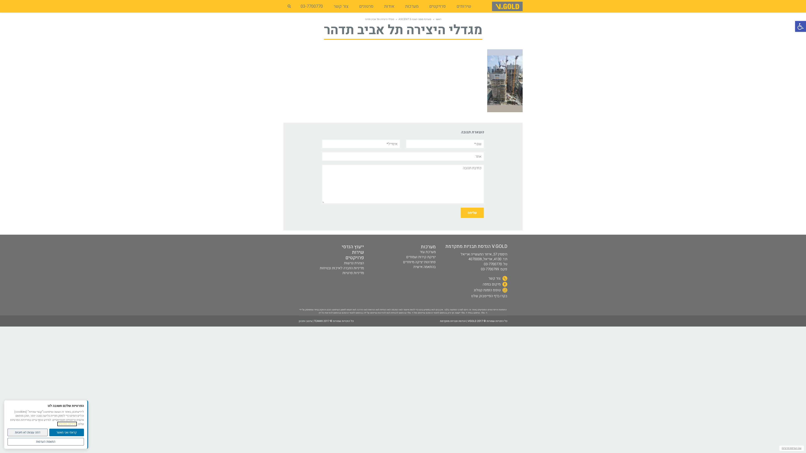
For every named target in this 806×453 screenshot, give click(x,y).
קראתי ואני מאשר (66, 432)
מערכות (428, 246)
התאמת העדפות (45, 442)
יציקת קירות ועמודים (421, 257)
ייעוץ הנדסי (353, 246)
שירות (358, 252)
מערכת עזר (428, 252)
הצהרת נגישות (354, 263)
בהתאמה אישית (424, 266)
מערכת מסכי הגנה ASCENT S (415, 19)
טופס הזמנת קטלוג (487, 290)
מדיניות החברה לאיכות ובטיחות (342, 268)
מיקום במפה (492, 284)
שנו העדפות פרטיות (791, 448)
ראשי (438, 19)
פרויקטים (354, 257)
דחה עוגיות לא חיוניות (27, 432)
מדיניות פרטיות (353, 273)
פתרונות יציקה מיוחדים (419, 262)
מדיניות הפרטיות (67, 424)
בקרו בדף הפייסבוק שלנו (489, 296)
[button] (800, 26)
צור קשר (494, 278)
